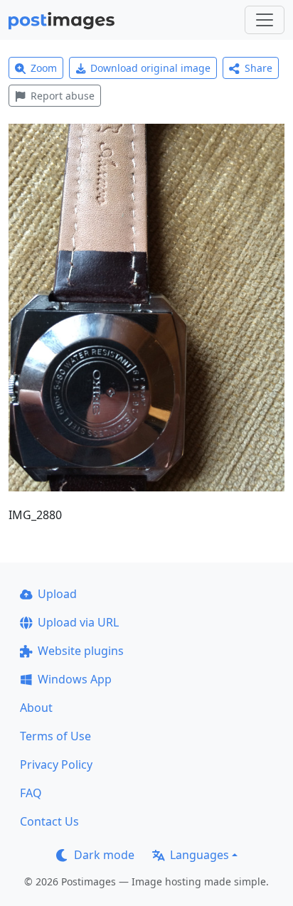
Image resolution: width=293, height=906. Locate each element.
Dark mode (104, 855)
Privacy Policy (56, 764)
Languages (199, 855)
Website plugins (81, 651)
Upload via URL (78, 622)
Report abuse (63, 95)
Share (258, 68)
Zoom (44, 68)
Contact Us (49, 821)
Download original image (150, 68)
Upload (57, 594)
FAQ (31, 793)
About (36, 707)
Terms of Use (55, 736)
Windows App (75, 679)
